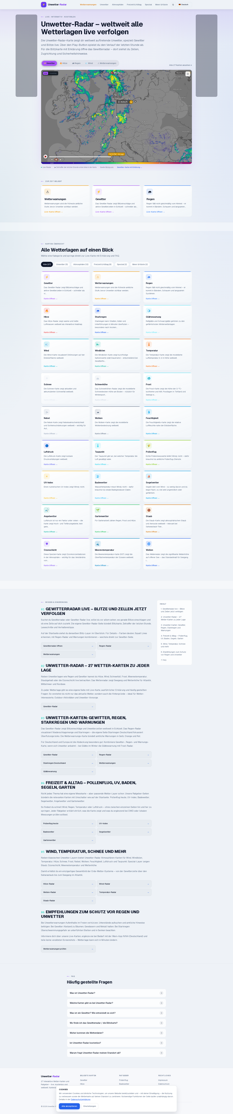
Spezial (148, 4)
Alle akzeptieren (69, 1106)
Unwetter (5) (62, 264)
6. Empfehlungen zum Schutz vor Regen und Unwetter (173, 653)
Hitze (82, 1084)
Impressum (163, 1080)
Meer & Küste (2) (140, 264)
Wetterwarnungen (88, 4)
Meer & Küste (161, 4)
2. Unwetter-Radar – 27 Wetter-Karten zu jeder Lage (173, 618)
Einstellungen (89, 1106)
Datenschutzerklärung (80, 1099)
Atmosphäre (117, 4)
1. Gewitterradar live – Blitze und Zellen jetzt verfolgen (173, 610)
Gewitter (83, 1080)
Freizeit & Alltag (134, 4)
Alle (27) (47, 264)
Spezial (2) (122, 264)
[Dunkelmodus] (173, 4)
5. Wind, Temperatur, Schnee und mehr (173, 645)
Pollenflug (123, 1080)
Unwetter (104, 4)
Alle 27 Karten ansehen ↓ (180, 65)
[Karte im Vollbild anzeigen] (187, 73)
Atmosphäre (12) (80, 264)
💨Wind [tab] (89, 63)
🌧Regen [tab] (76, 63)
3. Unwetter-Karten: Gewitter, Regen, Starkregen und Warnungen (173, 628)
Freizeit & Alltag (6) (102, 264)
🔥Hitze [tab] (63, 63)
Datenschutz (163, 1084)
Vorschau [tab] (53, 73)
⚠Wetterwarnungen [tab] (107, 63)
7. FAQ (163, 660)
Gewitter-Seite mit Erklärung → (129, 167)
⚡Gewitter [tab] (49, 63)
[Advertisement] (26, 55)
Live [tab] (45, 73)
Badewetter (124, 1084)
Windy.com (109, 167)
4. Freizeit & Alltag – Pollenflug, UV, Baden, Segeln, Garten (174, 637)
